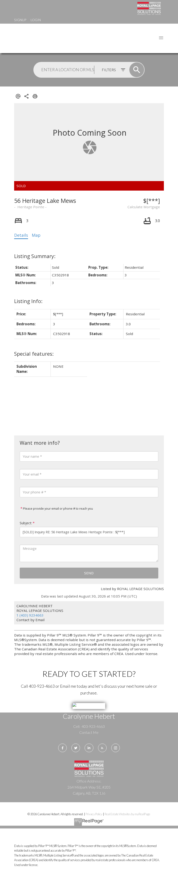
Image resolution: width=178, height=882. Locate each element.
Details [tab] (21, 235)
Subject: (26, 523)
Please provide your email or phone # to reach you (57, 508)
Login (36, 20)
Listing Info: (28, 301)
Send (89, 573)
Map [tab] (36, 235)
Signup (20, 20)
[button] (62, 748)
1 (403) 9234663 (30, 615)
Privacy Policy (94, 814)
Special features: (34, 353)
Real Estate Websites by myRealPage (127, 814)
